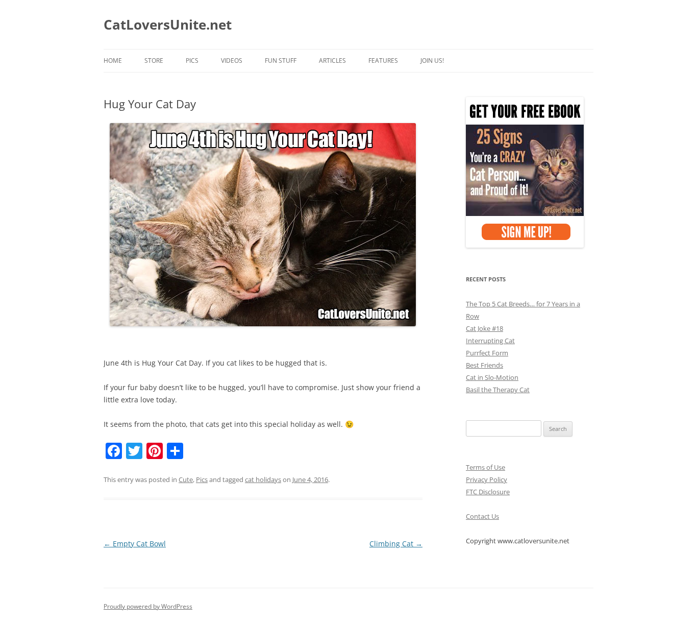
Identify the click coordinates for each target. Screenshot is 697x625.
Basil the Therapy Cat (498, 389)
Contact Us (482, 516)
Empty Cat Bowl (135, 543)
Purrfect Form (487, 352)
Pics (192, 60)
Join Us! (432, 60)
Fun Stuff (280, 60)
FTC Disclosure (488, 491)
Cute (186, 479)
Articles (332, 60)
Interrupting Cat (490, 340)
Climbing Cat (395, 543)
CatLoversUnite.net (168, 24)
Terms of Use (485, 467)
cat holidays (263, 479)
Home (113, 60)
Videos (231, 60)
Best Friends (484, 365)
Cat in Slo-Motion (492, 377)
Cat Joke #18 (484, 328)
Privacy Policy (486, 479)
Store (153, 60)
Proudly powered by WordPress (148, 606)
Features (383, 60)
